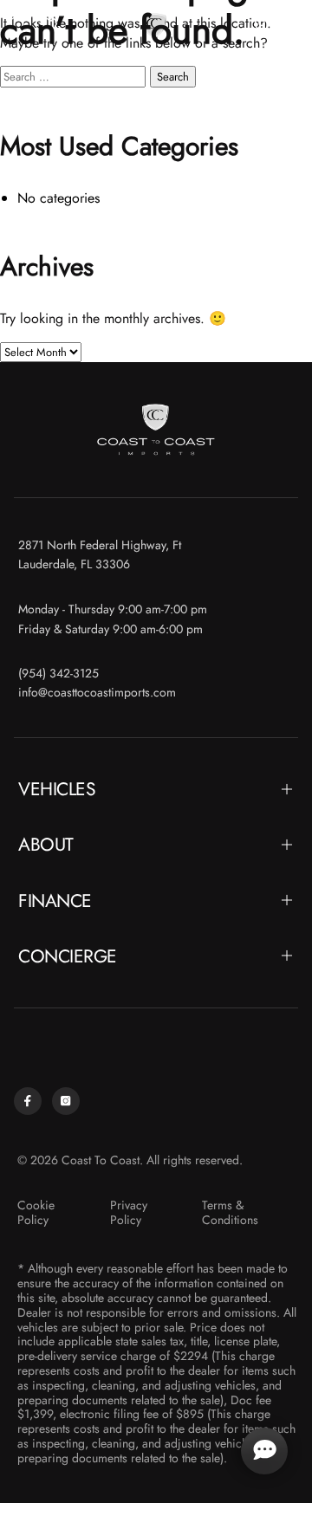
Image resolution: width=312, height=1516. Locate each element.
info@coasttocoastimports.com (97, 692)
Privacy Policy (128, 1213)
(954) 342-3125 (58, 673)
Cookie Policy (36, 1213)
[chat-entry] (264, 1451)
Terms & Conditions (230, 1213)
